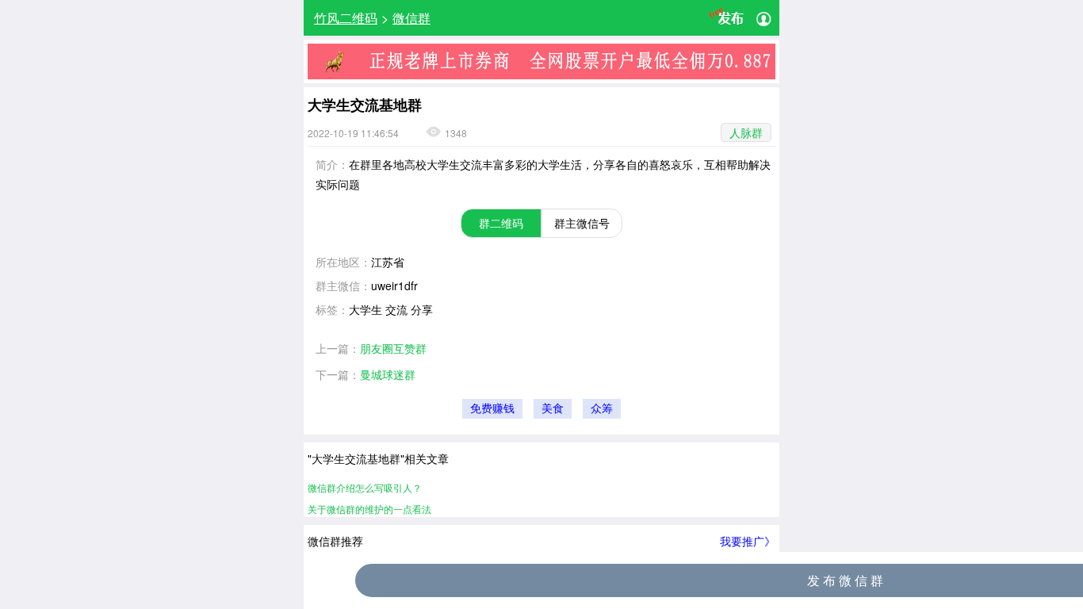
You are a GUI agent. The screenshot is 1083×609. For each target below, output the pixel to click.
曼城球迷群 (387, 374)
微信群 (411, 18)
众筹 (602, 409)
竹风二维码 (345, 18)
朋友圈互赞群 (393, 348)
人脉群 (746, 132)
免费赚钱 (492, 409)
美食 (553, 409)
